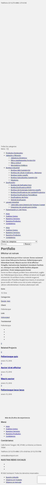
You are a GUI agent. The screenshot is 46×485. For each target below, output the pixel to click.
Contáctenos (10, 223)
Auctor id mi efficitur (11, 367)
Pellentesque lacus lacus (12, 390)
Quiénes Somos (12, 216)
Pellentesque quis (9, 356)
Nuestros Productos (13, 221)
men (8, 301)
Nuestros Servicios (13, 218)
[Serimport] (23, 52)
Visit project (5, 317)
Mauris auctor (7, 378)
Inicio (8, 214)
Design (3, 301)
